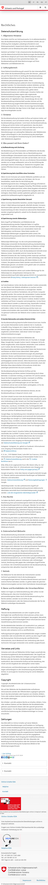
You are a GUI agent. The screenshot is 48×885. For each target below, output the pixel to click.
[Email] (13, 757)
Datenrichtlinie (11, 451)
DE (29, 2)
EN (42, 2)
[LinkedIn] (7, 757)
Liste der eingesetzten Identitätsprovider (21, 493)
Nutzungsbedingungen (36, 480)
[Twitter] (4, 757)
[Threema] (9, 757)
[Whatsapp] (11, 757)
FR (37, 2)
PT (46, 2)
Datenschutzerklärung (14, 459)
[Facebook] (2, 757)
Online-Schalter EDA (8, 782)
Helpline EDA (6, 848)
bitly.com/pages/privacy (29, 469)
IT (33, 2)
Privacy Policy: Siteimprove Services (23, 277)
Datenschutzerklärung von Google (16, 443)
